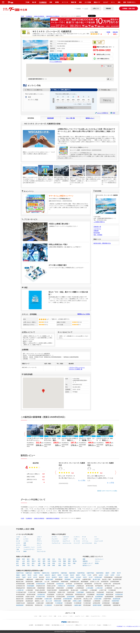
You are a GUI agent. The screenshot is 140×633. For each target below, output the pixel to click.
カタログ (105, 2)
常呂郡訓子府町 (40, 596)
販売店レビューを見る (84, 314)
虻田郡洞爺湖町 (67, 599)
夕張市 (41, 575)
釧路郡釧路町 (20, 605)
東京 (33, 559)
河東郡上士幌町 (77, 601)
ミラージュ (85, 541)
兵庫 (49, 565)
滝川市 (29, 577)
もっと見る (81, 480)
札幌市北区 (29, 573)
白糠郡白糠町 (77, 605)
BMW (24, 551)
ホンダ (18, 541)
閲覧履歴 (108, 8)
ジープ (39, 545)
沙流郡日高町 (97, 599)
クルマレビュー (99, 559)
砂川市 (35, 577)
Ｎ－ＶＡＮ (77, 541)
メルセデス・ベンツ (29, 547)
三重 (44, 565)
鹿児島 (75, 561)
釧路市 (24, 575)
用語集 (97, 563)
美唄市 (78, 575)
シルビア (65, 539)
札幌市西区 (72, 573)
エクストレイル (67, 543)
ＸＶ (95, 537)
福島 (23, 563)
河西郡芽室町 (115, 601)
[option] (70, 23)
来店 (29, 97)
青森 (17, 561)
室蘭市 (18, 575)
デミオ (84, 537)
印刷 (114, 112)
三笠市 (118, 575)
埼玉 (28, 563)
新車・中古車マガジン (129, 2)
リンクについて (69, 625)
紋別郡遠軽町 (70, 596)
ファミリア (77, 543)
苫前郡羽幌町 (80, 592)
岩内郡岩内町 (60, 583)
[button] (43, 391)
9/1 (89, 99)
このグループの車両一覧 (75, 369)
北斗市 (90, 577)
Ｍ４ (95, 543)
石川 (39, 559)
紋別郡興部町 (99, 596)
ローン (113, 2)
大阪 (49, 563)
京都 (49, 561)
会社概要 (31, 625)
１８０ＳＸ (66, 537)
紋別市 (101, 575)
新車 (51, 2)
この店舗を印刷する (99, 222)
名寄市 (112, 575)
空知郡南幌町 (30, 586)
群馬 (28, 561)
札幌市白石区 (45, 573)
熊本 (69, 563)
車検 (80, 2)
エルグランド (66, 541)
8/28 (68, 99)
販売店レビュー (90, 118)
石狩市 (85, 577)
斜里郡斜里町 (119, 594)
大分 (69, 565)
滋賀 (49, 559)
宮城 (17, 565)
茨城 (23, 565)
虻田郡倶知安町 (40, 583)
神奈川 (34, 561)
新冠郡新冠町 (116, 599)
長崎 (69, 561)
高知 (64, 563)
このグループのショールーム (77, 367)
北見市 (35, 575)
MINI (24, 545)
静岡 (44, 561)
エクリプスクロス (87, 543)
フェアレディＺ (56, 543)
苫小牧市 (65, 575)
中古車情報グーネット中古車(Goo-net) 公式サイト (128, 626)
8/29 (73, 99)
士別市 (106, 575)
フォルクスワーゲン (29, 549)
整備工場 (73, 2)
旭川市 (119, 573)
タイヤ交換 (88, 2)
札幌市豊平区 (55, 573)
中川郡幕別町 (59, 603)
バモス (75, 539)
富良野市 (54, 577)
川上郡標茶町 (48, 605)
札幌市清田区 (100, 573)
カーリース (65, 2)
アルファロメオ (41, 551)
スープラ (54, 537)
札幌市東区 (37, 573)
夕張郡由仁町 (61, 586)
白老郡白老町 (48, 599)
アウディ (39, 541)
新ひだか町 (49, 601)
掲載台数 (115, 32)
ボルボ (39, 539)
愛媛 (64, 561)
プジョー (39, 549)
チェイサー (55, 539)
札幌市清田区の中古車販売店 (52, 16)
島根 (53, 565)
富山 (33, 565)
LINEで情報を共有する (103, 58)
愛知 (44, 563)
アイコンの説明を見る (56, 61)
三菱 (17, 549)
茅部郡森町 (68, 579)
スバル (18, 547)
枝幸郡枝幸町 (41, 594)
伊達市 (72, 577)
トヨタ (18, 537)
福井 (39, 561)
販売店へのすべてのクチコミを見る (107, 491)
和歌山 (54, 561)
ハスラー (96, 539)
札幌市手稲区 (90, 573)
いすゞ (25, 537)
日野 (24, 543)
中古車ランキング (88, 563)
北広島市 (78, 577)
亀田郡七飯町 (49, 579)
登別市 (61, 577)
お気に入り (96, 8)
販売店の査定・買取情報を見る (102, 243)
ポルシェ (39, 543)
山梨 (39, 563)
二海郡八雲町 (76, 579)
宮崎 (74, 559)
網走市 (54, 575)
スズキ (18, 543)
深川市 (48, 577)
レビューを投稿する (102, 113)
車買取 (57, 2)
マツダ (18, 551)
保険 (119, 2)
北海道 (18, 559)
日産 (17, 539)
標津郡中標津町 (97, 605)
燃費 (84, 559)
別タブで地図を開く (107, 66)
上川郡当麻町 (89, 588)
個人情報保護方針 (39, 625)
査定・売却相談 (98, 234)
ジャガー (39, 547)
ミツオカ (25, 541)
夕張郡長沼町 (70, 586)
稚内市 (72, 575)
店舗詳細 (96, 230)
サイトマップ (92, 625)
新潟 (33, 563)
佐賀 (69, 559)
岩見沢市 (47, 575)
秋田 (23, 559)
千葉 (28, 565)
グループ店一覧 (70, 118)
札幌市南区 (64, 573)
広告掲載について (107, 625)
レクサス (25, 539)
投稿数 (108, 32)
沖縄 (74, 563)
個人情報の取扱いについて (58, 625)
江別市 (89, 575)
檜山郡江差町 (96, 579)
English (78, 8)
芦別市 (83, 575)
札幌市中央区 (20, 573)
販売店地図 (97, 232)
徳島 (59, 565)
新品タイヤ (97, 2)
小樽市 (113, 573)
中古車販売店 (29, 16)
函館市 (107, 573)
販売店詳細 (31, 118)
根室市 (18, 577)
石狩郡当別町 (98, 577)
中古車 (22, 16)
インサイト (77, 537)
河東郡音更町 (57, 601)
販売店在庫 (50, 118)
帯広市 (29, 575)
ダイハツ (18, 545)
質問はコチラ (79, 625)
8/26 (58, 99)
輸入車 (34, 2)
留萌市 (59, 575)
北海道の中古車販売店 (39, 16)
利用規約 (48, 625)
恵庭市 (66, 577)
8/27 (63, 99)
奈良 (53, 559)
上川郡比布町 (99, 588)
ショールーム (97, 228)
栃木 (28, 559)
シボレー (39, 537)
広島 (59, 561)
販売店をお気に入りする (103, 54)
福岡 (64, 565)
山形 (23, 561)
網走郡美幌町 (100, 594)
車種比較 (85, 561)
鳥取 (53, 563)
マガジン (97, 561)
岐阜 (44, 559)
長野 (39, 565)
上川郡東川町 (20, 590)
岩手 (17, 563)
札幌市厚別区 (81, 573)
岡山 (59, 559)
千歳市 (24, 577)
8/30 (78, 99)
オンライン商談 (33, 99)
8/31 (83, 99)
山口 (59, 563)
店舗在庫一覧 (97, 226)
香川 (64, 559)
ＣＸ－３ (84, 539)
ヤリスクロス (55, 541)
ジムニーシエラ (98, 541)
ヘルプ (86, 8)
